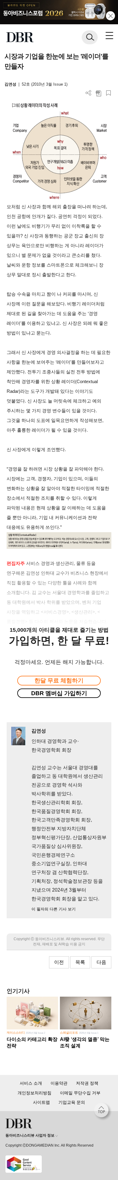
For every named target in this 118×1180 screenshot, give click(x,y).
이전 (59, 962)
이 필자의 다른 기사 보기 (53, 909)
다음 (101, 962)
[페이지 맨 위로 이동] (102, 1111)
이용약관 (59, 1083)
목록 (80, 962)
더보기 (88, 93)
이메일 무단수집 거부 (80, 1092)
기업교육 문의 (71, 1102)
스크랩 (108, 93)
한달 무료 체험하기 (59, 680)
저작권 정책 (87, 1083)
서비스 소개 (31, 1083)
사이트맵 (41, 1102)
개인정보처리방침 (34, 1092)
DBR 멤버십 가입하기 (59, 693)
